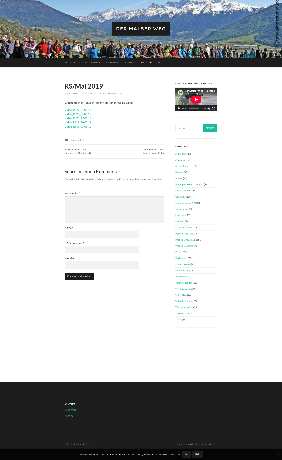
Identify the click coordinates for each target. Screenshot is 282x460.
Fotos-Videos (182, 190)
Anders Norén (198, 444)
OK (186, 454)
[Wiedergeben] (179, 108)
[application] (196, 99)
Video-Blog (112, 62)
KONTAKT (130, 62)
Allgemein (180, 159)
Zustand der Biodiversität (78, 151)
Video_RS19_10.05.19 (78, 122)
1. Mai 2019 (71, 93)
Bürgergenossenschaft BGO (189, 184)
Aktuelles (71, 62)
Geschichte (181, 196)
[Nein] (278, 454)
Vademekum (181, 276)
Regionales (180, 258)
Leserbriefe (181, 215)
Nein (197, 454)
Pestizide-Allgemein (185, 239)
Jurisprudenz (182, 209)
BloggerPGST (89, 93)
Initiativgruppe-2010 (186, 202)
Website (69, 258)
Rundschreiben (91, 62)
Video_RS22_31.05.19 (78, 110)
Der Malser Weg (141, 28)
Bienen (178, 172)
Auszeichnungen (183, 166)
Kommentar (72, 193)
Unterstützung (182, 270)
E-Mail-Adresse (74, 243)
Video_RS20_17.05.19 (78, 118)
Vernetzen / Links (184, 288)
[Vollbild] (213, 108)
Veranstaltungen (183, 282)
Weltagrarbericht (184, 307)
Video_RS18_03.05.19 (78, 126)
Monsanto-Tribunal (185, 227)
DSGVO (69, 416)
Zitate (178, 319)
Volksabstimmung (184, 301)
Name (69, 227)
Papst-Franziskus (184, 233)
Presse (178, 251)
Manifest (179, 221)
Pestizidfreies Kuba (153, 151)
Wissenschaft (182, 313)
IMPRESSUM (71, 410)
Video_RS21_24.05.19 (78, 114)
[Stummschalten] (208, 108)
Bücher (179, 178)
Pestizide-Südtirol (184, 245)
